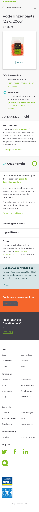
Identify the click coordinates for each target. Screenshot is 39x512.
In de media (7, 391)
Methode (6, 380)
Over (4, 355)
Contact (24, 361)
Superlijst (6, 413)
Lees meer (8, 332)
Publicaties (26, 380)
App (23, 418)
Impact (5, 385)
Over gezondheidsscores (13, 213)
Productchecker (14, 7)
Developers (7, 424)
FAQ (23, 366)
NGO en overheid (28, 437)
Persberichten (27, 385)
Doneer (5, 366)
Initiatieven (26, 397)
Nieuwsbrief (7, 361)
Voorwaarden (27, 424)
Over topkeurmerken (12, 150)
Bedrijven (6, 437)
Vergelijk (19, 62)
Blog (4, 397)
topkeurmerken (20, 129)
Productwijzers (27, 413)
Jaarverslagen (27, 355)
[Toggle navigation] (35, 8)
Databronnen (27, 391)
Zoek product (10, 304)
